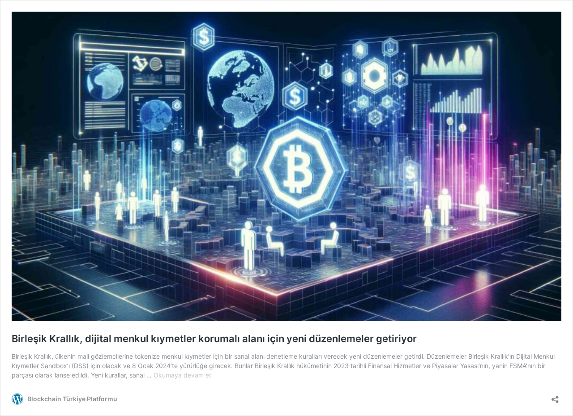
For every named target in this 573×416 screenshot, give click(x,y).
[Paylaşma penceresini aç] (555, 396)
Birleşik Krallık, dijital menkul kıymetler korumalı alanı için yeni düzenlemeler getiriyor (214, 338)
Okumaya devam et (182, 375)
